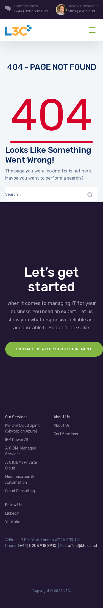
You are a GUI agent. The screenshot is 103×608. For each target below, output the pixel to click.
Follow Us (13, 505)
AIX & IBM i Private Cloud (21, 465)
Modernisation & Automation (19, 479)
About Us (62, 425)
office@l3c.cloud (82, 545)
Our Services (16, 417)
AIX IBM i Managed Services (20, 451)
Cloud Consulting (20, 491)
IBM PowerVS (16, 439)
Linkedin (12, 513)
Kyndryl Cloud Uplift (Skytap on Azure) (22, 428)
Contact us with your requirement (54, 349)
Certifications (66, 434)
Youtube (12, 522)
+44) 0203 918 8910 (38, 545)
